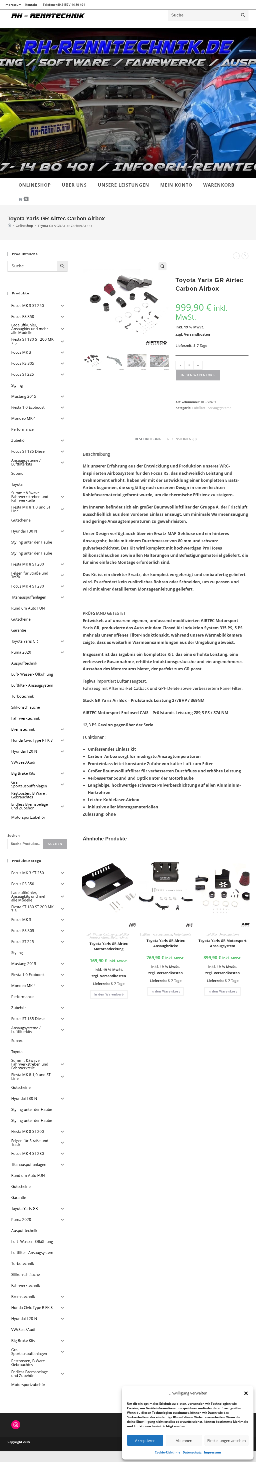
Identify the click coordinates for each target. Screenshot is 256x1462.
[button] (246, 1393)
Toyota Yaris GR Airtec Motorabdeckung (109, 946)
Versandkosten (197, 334)
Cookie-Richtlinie (167, 1452)
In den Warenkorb (198, 375)
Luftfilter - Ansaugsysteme (211, 407)
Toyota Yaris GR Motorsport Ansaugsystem (222, 943)
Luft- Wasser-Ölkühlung (101, 934)
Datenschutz (192, 1452)
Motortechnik (119, 937)
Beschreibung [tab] (148, 438)
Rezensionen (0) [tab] (181, 438)
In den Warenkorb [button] (109, 994)
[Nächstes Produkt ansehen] (245, 255)
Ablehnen (184, 1440)
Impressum (212, 1452)
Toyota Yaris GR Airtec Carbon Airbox (65, 225)
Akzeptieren (145, 1440)
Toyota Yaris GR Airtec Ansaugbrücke (165, 943)
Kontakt (31, 5)
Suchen (14, 835)
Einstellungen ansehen (226, 1440)
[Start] (9, 225)
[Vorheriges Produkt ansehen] (236, 255)
